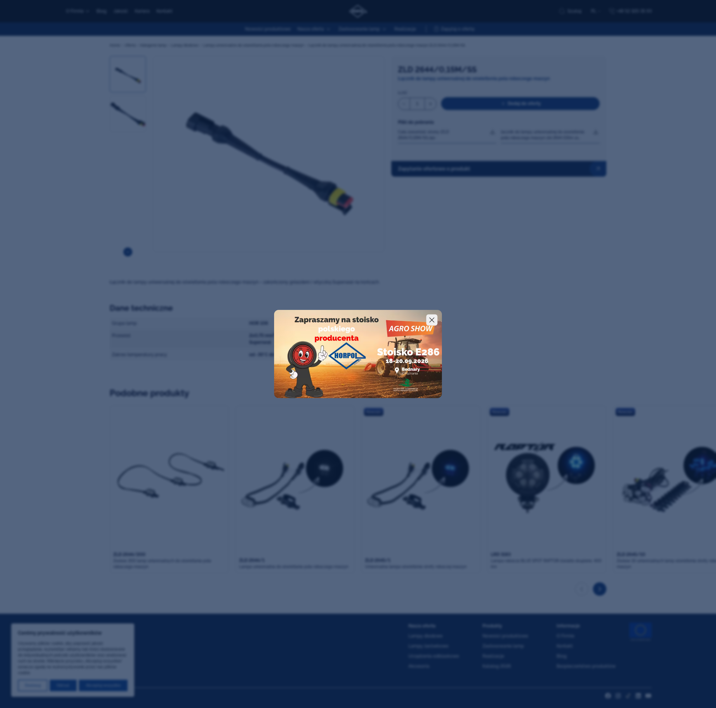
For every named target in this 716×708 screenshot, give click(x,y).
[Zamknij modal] (431, 320)
